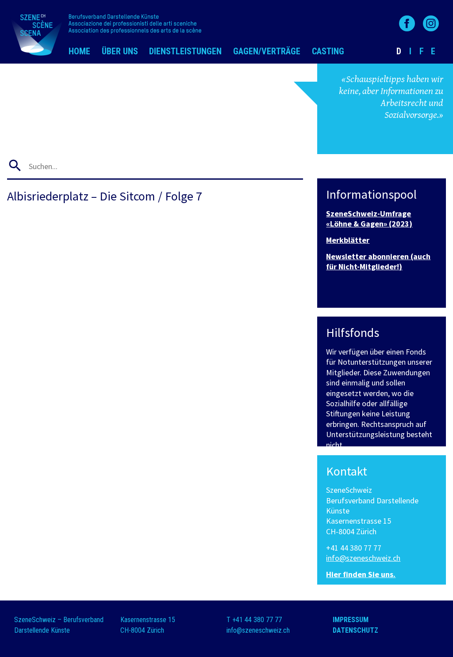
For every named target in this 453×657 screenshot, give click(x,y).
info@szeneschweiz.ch (363, 558)
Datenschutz (355, 630)
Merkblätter (347, 240)
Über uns (120, 51)
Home (79, 51)
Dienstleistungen (185, 51)
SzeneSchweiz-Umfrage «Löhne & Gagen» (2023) (369, 218)
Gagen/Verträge (266, 51)
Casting (328, 51)
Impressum (351, 619)
